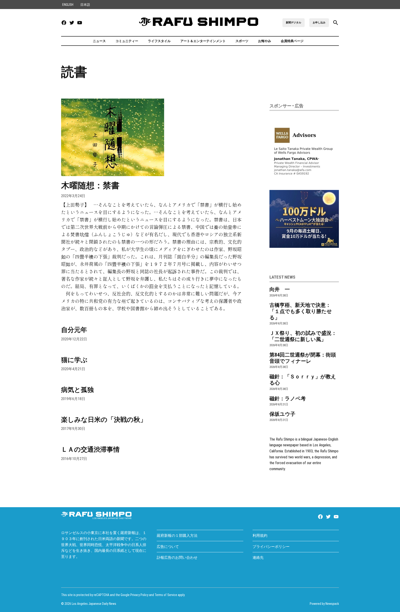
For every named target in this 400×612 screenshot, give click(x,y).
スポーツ (241, 41)
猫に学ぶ (74, 360)
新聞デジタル (293, 22)
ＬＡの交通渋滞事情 (90, 449)
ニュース (99, 41)
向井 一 (279, 289)
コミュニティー (127, 41)
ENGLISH (67, 4)
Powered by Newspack (324, 604)
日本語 (85, 4)
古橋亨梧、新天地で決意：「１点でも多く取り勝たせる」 (300, 311)
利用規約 (260, 535)
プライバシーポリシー (271, 546)
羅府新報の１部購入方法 (177, 535)
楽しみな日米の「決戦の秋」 (104, 419)
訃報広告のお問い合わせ (177, 557)
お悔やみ (264, 41)
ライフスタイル (159, 41)
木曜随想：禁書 (90, 185)
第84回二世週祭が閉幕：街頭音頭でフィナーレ (302, 358)
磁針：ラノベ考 (287, 398)
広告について (168, 546)
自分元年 (74, 330)
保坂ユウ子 (282, 414)
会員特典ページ (292, 41)
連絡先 (258, 557)
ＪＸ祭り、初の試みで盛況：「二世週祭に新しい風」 (303, 336)
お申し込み (319, 22)
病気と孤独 (77, 390)
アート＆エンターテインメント (203, 41)
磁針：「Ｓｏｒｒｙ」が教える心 (302, 379)
